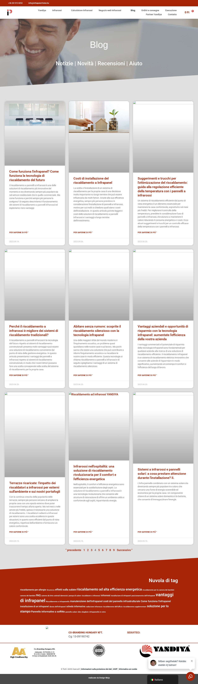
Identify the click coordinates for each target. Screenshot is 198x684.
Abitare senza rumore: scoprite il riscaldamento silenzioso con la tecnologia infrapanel (97, 331)
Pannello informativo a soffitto (48, 611)
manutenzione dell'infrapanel (86, 601)
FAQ (38, 595)
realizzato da (93, 678)
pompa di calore (75, 596)
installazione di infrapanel (121, 596)
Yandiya (42, 10)
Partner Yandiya (154, 14)
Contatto (172, 14)
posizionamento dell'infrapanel (143, 596)
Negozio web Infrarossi (110, 10)
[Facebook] (148, 633)
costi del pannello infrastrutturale (121, 601)
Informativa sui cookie (128, 669)
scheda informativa (75, 606)
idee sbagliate (83, 612)
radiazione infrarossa (94, 607)
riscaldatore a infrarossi (91, 596)
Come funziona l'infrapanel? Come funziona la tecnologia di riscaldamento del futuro (34, 176)
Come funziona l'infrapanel (156, 601)
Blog (133, 10)
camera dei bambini (27, 596)
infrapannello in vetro (97, 612)
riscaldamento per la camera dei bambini (158, 590)
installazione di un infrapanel (34, 606)
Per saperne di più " (18, 232)
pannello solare (71, 612)
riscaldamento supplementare (134, 607)
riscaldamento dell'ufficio (113, 607)
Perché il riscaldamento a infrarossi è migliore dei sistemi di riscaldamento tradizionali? (33, 331)
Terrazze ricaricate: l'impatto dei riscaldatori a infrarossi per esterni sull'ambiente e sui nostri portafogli (34, 487)
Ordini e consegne (150, 10)
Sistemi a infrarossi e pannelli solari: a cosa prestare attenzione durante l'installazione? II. (162, 474)
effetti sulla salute (65, 589)
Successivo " (124, 550)
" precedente (73, 550)
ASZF (115, 669)
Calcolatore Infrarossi (82, 10)
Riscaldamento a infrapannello (57, 602)
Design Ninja (104, 678)
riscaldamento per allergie (33, 589)
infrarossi (105, 595)
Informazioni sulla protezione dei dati (96, 669)
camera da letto (47, 596)
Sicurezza (50, 590)
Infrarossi (57, 10)
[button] (175, 94)
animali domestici (61, 596)
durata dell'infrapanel (58, 607)
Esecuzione (171, 10)
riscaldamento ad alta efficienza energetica (109, 589)
